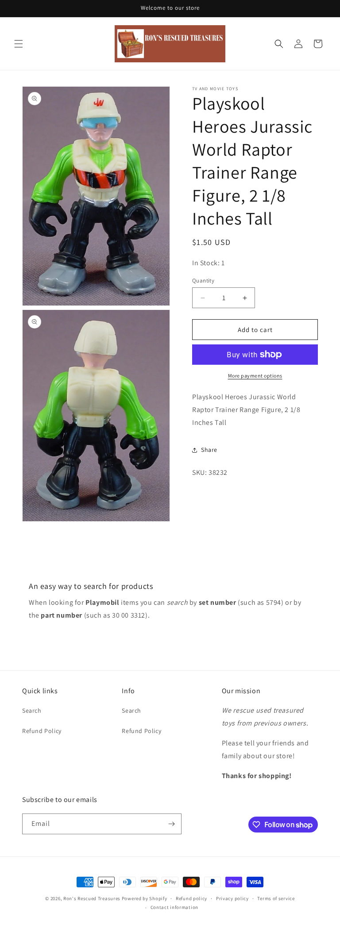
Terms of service (275, 898)
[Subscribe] (171, 823)
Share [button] (209, 450)
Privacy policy (232, 898)
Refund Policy (42, 731)
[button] (18, 43)
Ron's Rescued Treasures (91, 898)
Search (32, 710)
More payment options (255, 375)
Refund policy (191, 898)
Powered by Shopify (144, 898)
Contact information (174, 907)
